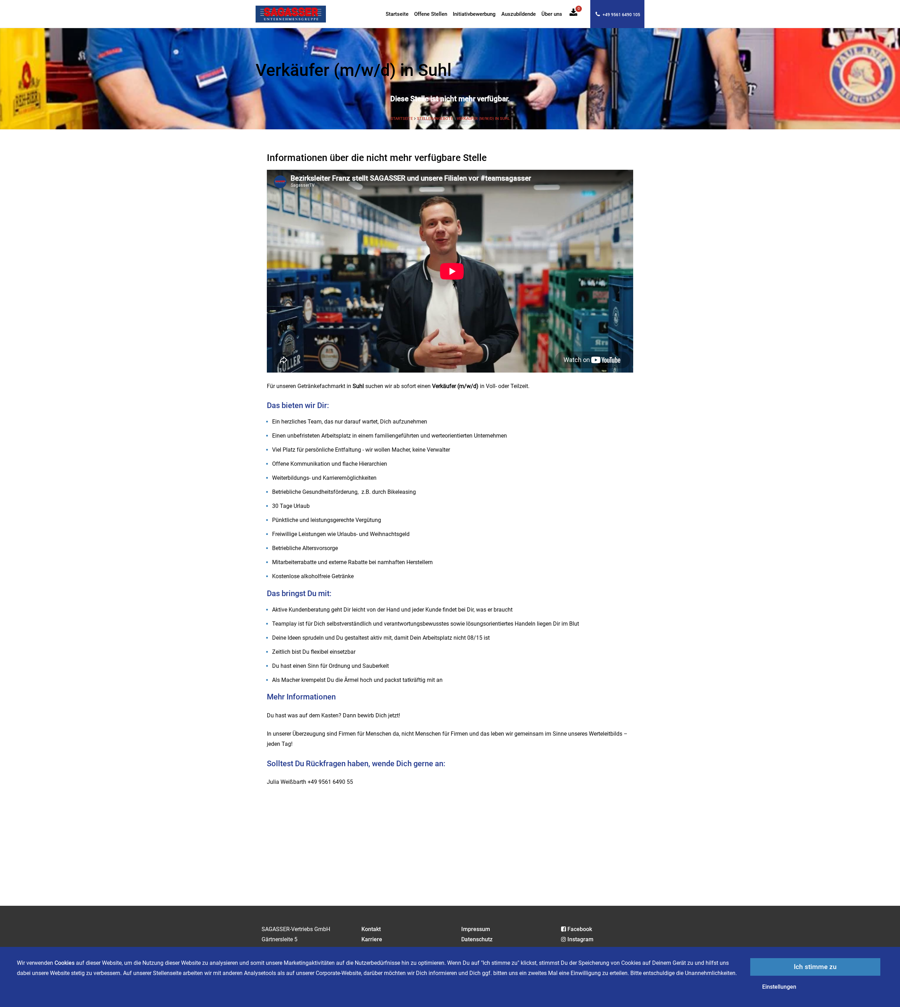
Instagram (580, 939)
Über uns (551, 14)
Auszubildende (518, 14)
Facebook (579, 929)
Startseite (397, 14)
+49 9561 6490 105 (621, 14)
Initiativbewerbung (474, 14)
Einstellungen (779, 986)
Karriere (371, 939)
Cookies (64, 963)
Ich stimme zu (815, 967)
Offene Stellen (430, 14)
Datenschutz (477, 939)
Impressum (475, 929)
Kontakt (371, 929)
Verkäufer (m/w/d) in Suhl (483, 118)
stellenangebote (435, 118)
